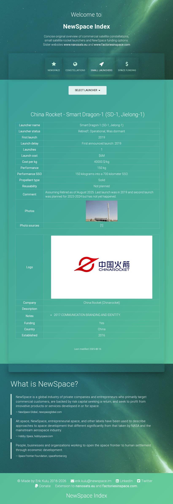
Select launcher (87, 90)
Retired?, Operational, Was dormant (101, 131)
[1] (101, 225)
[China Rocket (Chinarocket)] (102, 210)
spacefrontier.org (58, 456)
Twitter (146, 481)
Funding (127, 70)
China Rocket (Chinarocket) (102, 302)
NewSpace (54, 70)
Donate (44, 486)
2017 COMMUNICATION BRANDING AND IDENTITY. (87, 315)
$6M (102, 155)
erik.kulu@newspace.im (92, 481)
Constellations (75, 70)
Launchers (101, 70)
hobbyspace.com (43, 436)
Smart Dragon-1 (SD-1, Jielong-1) (101, 125)
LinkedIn (126, 481)
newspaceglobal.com (50, 412)
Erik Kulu (42, 481)
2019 (101, 137)
